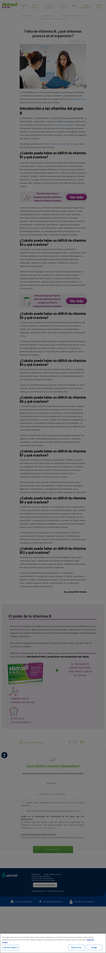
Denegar (94, 947)
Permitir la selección (10, 947)
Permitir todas (76, 947)
